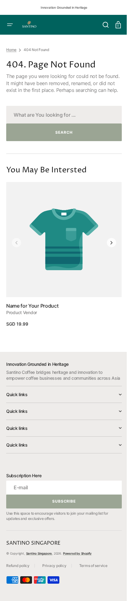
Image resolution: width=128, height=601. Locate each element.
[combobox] (61, 121)
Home (11, 49)
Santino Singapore (39, 566)
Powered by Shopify (77, 566)
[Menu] (10, 25)
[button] (101, 25)
